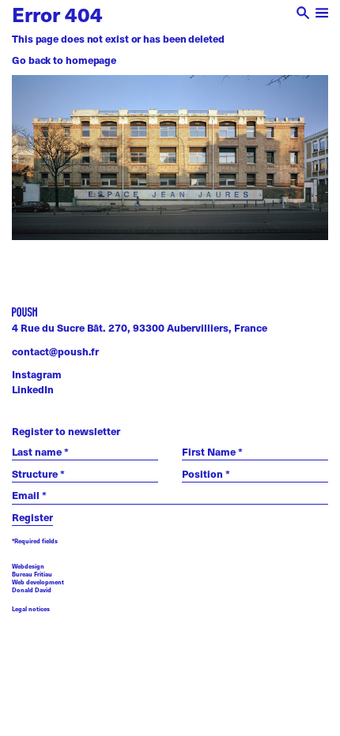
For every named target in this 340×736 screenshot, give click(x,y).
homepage (91, 60)
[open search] (303, 14)
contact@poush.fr (55, 351)
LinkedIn (33, 389)
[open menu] (322, 14)
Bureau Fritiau (32, 574)
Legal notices (31, 609)
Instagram (37, 374)
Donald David (31, 590)
